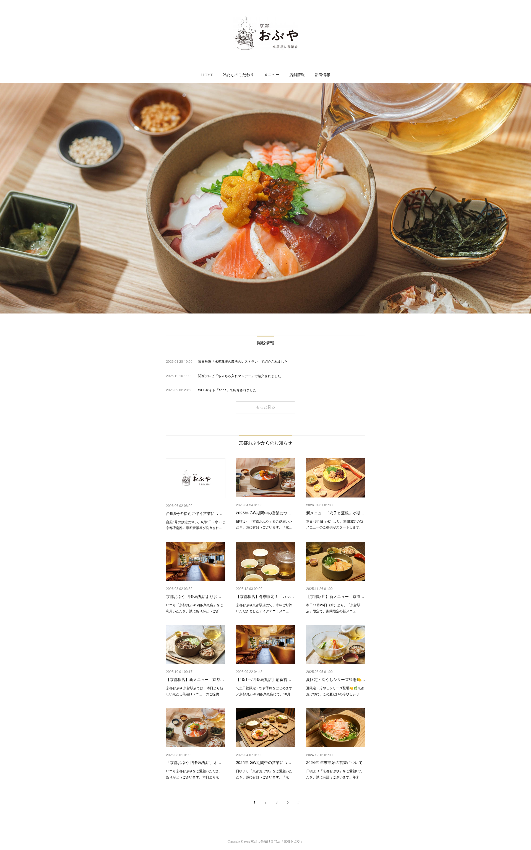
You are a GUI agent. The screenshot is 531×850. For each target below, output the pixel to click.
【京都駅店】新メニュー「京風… (335, 596)
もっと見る (265, 407)
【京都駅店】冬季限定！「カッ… (265, 596)
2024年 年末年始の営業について (334, 762)
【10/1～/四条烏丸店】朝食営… (263, 679)
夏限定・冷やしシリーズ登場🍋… (335, 679)
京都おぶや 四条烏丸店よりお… (193, 596)
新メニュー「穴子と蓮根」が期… (335, 512)
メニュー (271, 74)
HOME (207, 74)
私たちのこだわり (238, 74)
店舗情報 (297, 74)
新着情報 (322, 74)
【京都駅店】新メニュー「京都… (195, 679)
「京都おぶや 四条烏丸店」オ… (193, 762)
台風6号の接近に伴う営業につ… (194, 513)
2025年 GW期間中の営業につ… (263, 512)
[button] (207, 74)
